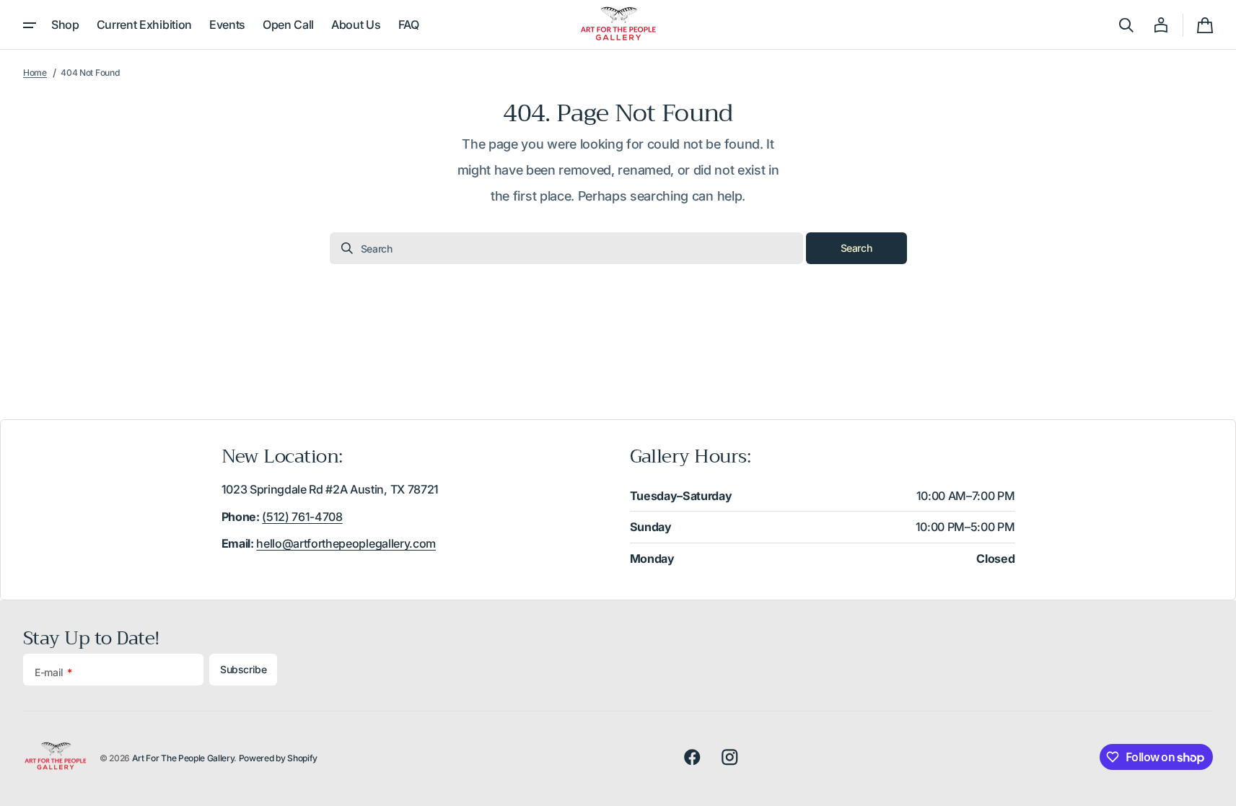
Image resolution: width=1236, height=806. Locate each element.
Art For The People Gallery (183, 758)
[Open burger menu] (29, 25)
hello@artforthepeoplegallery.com (346, 543)
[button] (1126, 25)
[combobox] (566, 248)
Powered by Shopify (278, 758)
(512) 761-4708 (302, 516)
